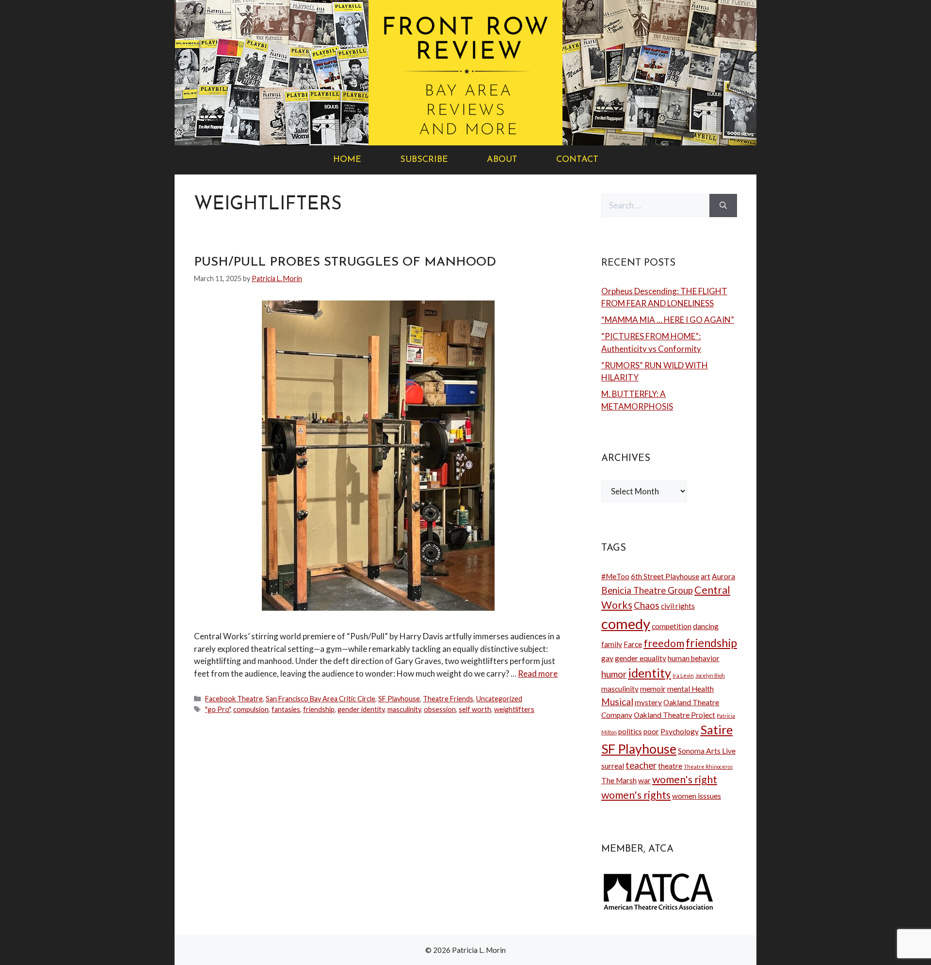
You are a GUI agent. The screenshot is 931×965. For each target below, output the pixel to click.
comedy (625, 623)
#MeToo (615, 576)
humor (613, 674)
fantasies (286, 709)
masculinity (404, 709)
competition (671, 626)
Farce (633, 644)
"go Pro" (217, 709)
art (705, 576)
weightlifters (514, 709)
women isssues (696, 795)
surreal (612, 765)
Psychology (679, 731)
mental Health (690, 688)
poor (651, 731)
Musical (617, 701)
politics (630, 731)
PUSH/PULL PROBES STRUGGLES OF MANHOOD (345, 262)
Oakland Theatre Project (674, 715)
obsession (440, 709)
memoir (653, 688)
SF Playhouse (399, 699)
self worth (475, 709)
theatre (670, 765)
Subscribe (424, 160)
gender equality (640, 658)
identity (649, 672)
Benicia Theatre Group (647, 590)
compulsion (251, 709)
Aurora (723, 576)
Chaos (646, 605)
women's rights (636, 795)
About (502, 160)
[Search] (723, 205)
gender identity (361, 709)
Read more (538, 673)
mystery (648, 702)
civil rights (678, 605)
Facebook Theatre (234, 699)
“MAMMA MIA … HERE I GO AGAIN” (667, 320)
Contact (577, 160)
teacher (641, 765)
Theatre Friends (448, 699)
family (611, 644)
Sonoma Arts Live (707, 750)
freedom (663, 643)
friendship (319, 709)
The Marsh (619, 780)
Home (347, 160)
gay (607, 658)
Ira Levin (683, 675)
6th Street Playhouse (665, 576)
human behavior (694, 658)
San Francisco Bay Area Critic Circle (320, 699)
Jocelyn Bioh (710, 675)
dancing (706, 626)
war (644, 780)
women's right (684, 779)
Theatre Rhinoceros (708, 766)
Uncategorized (499, 699)
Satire (716, 729)
